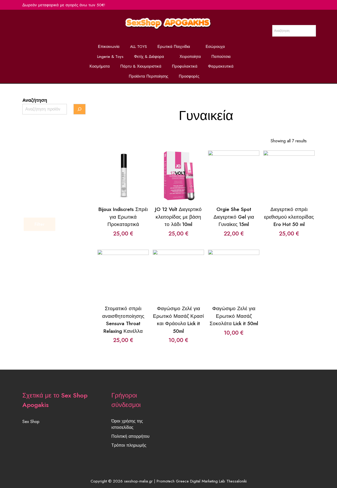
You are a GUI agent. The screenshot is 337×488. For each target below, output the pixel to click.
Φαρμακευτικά (221, 66)
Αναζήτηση (34, 100)
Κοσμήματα (100, 66)
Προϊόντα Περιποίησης (148, 76)
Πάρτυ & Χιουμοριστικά (140, 66)
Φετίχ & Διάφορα (149, 56)
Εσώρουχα (215, 46)
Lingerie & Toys (110, 56)
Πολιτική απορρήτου (130, 436)
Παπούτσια (221, 56)
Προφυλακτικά (184, 66)
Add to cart (123, 166)
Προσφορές (189, 76)
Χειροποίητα (190, 56)
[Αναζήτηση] (79, 109)
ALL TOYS (138, 46)
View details (123, 180)
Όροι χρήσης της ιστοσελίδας (127, 424)
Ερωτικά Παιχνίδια (173, 46)
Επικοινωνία (109, 46)
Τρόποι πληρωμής (128, 445)
